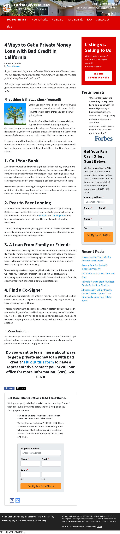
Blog (9, 27)
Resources (21, 520)
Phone (24, 459)
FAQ (89, 20)
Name (24, 470)
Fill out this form (39, 362)
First (22, 479)
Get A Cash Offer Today (89, 7)
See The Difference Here (98, 75)
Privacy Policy (34, 520)
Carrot (99, 526)
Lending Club (58, 215)
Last (43, 479)
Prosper (43, 215)
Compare (57, 20)
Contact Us (102, 20)
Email (45, 459)
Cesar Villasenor (13, 66)
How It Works (40, 20)
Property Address (30, 448)
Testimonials (75, 20)
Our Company (110, 7)
